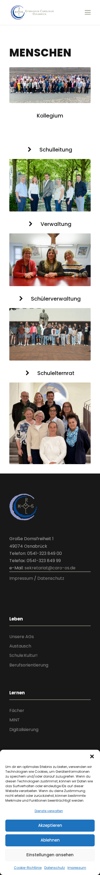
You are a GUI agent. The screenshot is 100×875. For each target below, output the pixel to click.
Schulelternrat (55, 373)
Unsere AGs (21, 637)
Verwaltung (56, 224)
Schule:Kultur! (23, 655)
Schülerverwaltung (56, 298)
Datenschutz (54, 867)
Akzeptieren (50, 825)
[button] (92, 756)
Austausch (20, 646)
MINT (14, 720)
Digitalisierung (23, 729)
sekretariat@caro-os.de (50, 568)
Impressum (76, 867)
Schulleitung (55, 149)
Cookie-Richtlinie (28, 867)
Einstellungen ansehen (50, 855)
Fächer (16, 710)
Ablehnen (50, 840)
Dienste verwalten (49, 811)
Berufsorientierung (28, 665)
